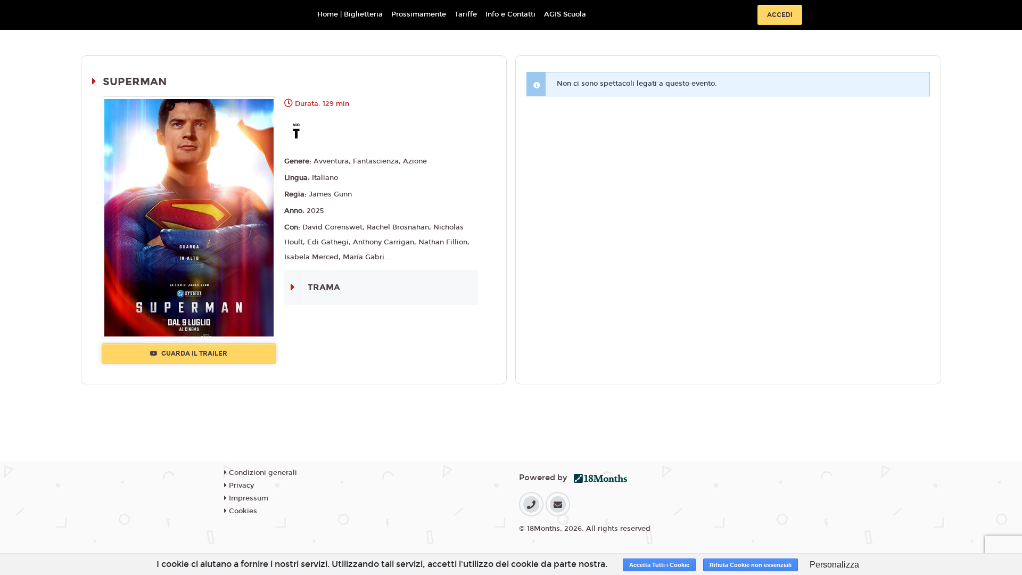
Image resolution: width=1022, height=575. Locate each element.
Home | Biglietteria (350, 14)
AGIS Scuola (565, 14)
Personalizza (834, 564)
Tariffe (466, 14)
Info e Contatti (510, 14)
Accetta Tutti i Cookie (659, 565)
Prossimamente (418, 14)
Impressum (247, 498)
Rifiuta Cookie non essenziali (751, 565)
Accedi (780, 15)
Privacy (240, 485)
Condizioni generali (262, 473)
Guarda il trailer (193, 353)
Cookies (242, 511)
